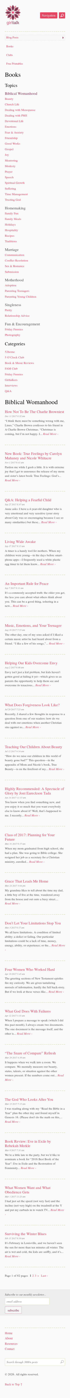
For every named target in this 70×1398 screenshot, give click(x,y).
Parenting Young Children (20, 296)
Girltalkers (11, 380)
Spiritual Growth (15, 183)
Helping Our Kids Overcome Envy (31, 662)
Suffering (10, 188)
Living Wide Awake (20, 541)
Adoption (10, 285)
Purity (8, 310)
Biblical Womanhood (21, 93)
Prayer (8, 171)
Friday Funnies (14, 329)
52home (10, 352)
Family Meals (13, 219)
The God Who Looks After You (29, 1099)
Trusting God (13, 199)
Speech (9, 177)
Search (62, 15)
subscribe (13, 1310)
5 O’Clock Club (14, 357)
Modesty (10, 166)
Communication (14, 255)
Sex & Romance (14, 266)
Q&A (8, 391)
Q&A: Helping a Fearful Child (28, 499)
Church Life (12, 104)
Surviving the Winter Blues (25, 1233)
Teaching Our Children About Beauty (33, 746)
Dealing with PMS (16, 115)
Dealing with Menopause (20, 110)
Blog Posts (12, 37)
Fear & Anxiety (14, 132)
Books (9, 46)
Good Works (12, 143)
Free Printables (14, 63)
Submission (12, 272)
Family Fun (11, 213)
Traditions (11, 241)
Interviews (11, 385)
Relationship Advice (17, 315)
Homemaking (15, 208)
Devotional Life (14, 121)
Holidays (10, 224)
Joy (7, 155)
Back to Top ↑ (13, 1384)
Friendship (11, 138)
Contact (9, 1349)
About (9, 1338)
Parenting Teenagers (17, 291)
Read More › (50, 434)
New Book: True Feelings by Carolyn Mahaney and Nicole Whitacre (33, 455)
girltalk (13, 15)
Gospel (9, 149)
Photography (12, 335)
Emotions (10, 126)
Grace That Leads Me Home (26, 881)
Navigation (48, 15)
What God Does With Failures (28, 1011)
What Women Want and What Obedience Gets (27, 1189)
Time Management (16, 194)
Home (8, 1333)
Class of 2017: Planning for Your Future (30, 837)
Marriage (12, 249)
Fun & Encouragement (22, 323)
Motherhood (14, 279)
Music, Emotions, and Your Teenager (33, 625)
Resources (11, 1343)
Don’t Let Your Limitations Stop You (33, 923)
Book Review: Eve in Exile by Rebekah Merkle (28, 1143)
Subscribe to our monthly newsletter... (25, 1294)
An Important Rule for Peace (27, 583)
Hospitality (11, 230)
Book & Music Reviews (19, 363)
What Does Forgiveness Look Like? (32, 704)
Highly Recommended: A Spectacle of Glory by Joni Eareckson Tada (34, 790)
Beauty (9, 99)
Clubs (9, 55)
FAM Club (11, 368)
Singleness (13, 304)
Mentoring (11, 160)
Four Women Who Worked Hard (30, 969)
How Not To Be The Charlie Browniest (34, 411)
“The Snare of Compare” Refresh (30, 1053)
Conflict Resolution (16, 260)
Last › (44, 1275)
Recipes (9, 235)
